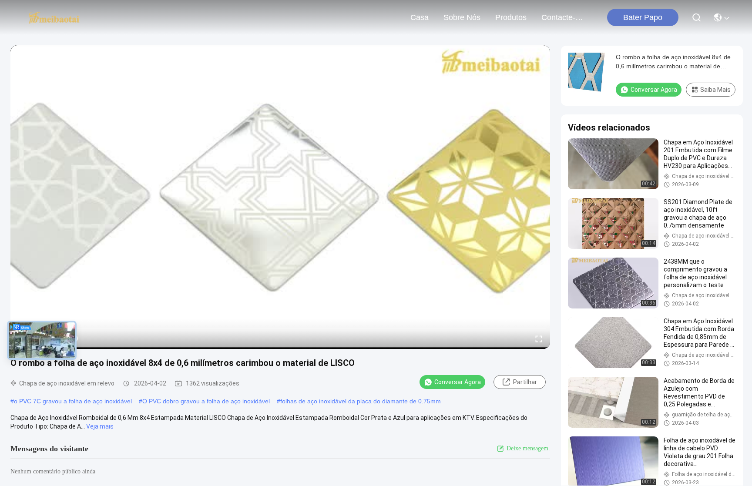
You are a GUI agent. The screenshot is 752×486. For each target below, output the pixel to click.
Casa (419, 17)
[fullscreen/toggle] (538, 338)
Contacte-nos (562, 17)
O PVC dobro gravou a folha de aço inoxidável (206, 401)
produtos (511, 17)
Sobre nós (461, 17)
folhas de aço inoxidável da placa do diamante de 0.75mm (360, 401)
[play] (280, 197)
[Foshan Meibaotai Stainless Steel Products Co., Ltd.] (54, 17)
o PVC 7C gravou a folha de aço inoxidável (73, 401)
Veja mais (100, 426)
